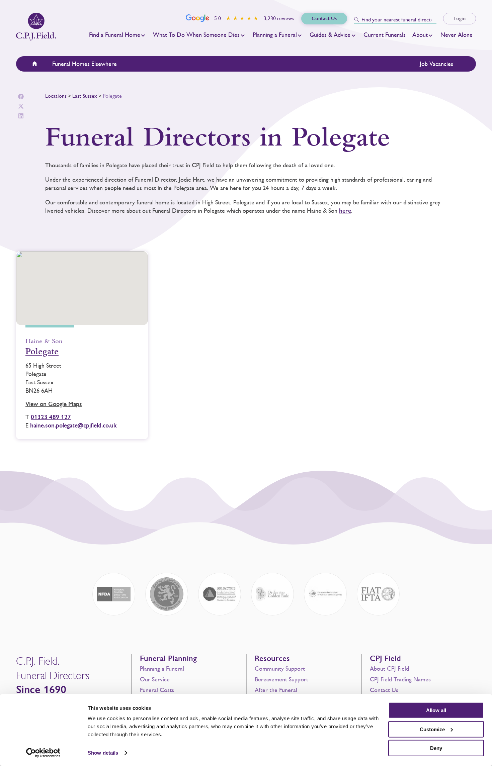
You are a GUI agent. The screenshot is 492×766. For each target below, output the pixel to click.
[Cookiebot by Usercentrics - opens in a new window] (43, 753)
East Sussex (84, 96)
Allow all (436, 710)
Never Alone (456, 34)
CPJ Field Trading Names (400, 679)
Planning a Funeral (275, 34)
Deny (436, 748)
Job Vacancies (436, 64)
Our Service (155, 679)
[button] (21, 96)
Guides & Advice (330, 34)
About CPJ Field (389, 668)
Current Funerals (384, 34)
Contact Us (384, 690)
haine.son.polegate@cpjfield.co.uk (73, 425)
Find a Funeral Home (114, 34)
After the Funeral (276, 690)
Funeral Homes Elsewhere (84, 64)
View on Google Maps (53, 404)
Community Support (280, 668)
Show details (103, 753)
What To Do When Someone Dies (196, 34)
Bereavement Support (281, 679)
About (420, 34)
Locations (56, 96)
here (345, 210)
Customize (432, 729)
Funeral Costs (157, 690)
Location (39, 64)
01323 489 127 (51, 417)
